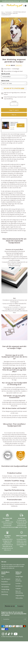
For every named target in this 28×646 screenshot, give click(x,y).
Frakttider (18, 588)
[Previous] (3, 20)
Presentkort (4, 581)
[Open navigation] (2, 6)
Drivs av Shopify (18, 636)
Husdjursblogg (5, 589)
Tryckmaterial (8, 12)
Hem (2, 12)
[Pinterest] (12, 634)
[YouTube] (15, 634)
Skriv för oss (4, 592)
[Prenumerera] (25, 619)
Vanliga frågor (19, 576)
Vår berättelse (5, 587)
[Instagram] (3, 634)
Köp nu (14, 114)
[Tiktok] (9, 634)
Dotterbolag (4, 594)
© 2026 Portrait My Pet (7, 636)
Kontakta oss (19, 586)
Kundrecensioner (5, 584)
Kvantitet (14, 101)
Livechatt (18, 583)
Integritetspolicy (20, 595)
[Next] (7, 20)
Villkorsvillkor (19, 598)
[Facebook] (6, 634)
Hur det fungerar (5, 579)
